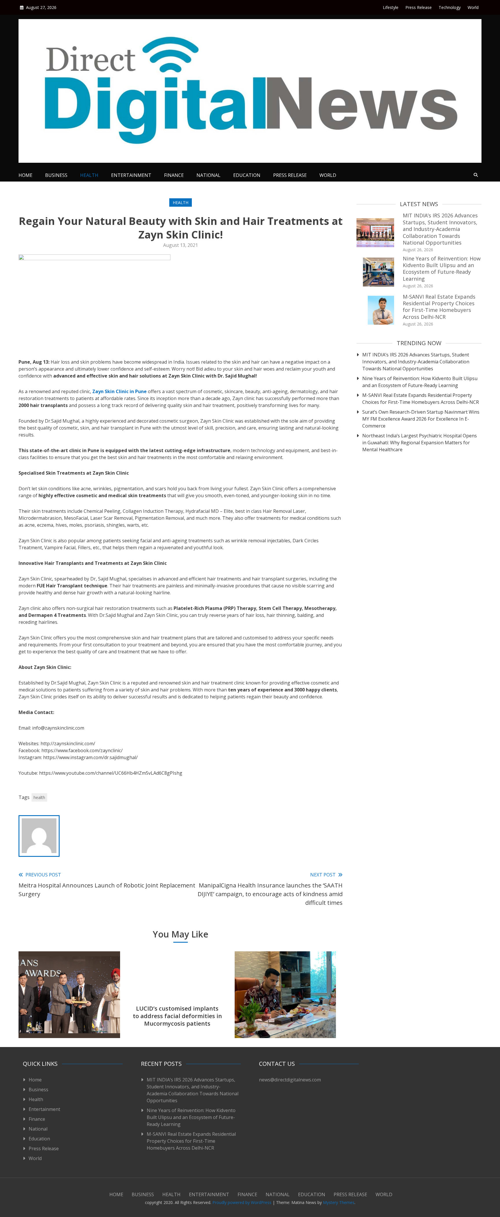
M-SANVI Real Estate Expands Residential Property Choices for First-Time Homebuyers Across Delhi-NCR (439, 306)
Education (246, 175)
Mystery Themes (338, 1202)
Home (25, 175)
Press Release (418, 7)
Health (89, 175)
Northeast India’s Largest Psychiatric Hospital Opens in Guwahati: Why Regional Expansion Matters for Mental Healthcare (419, 442)
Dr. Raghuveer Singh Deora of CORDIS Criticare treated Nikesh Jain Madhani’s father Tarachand (285, 1012)
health (39, 797)
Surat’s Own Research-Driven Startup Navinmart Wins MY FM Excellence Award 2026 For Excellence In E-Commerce (420, 419)
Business (56, 175)
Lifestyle (390, 7)
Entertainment (131, 175)
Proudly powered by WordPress (242, 1202)
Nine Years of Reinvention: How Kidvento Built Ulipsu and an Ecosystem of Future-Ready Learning (442, 268)
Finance (174, 175)
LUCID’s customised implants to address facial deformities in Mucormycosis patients (177, 1016)
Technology (450, 7)
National (208, 175)
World (473, 7)
